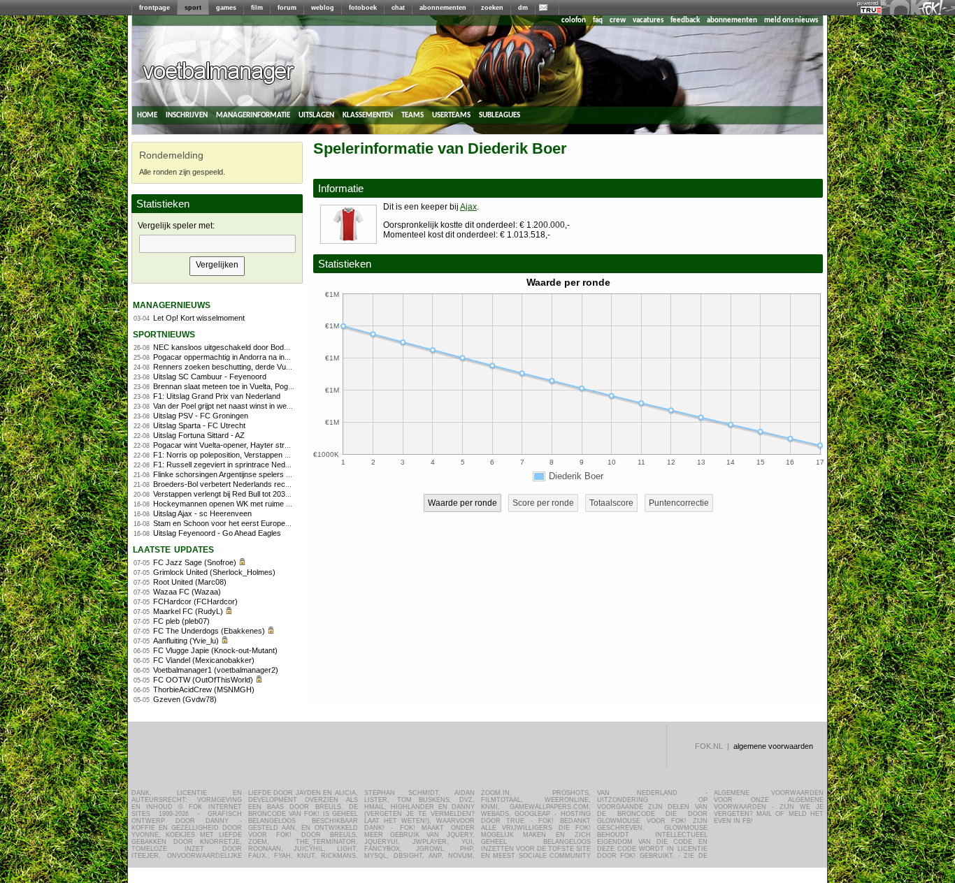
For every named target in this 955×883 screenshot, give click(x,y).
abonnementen (442, 7)
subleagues (499, 115)
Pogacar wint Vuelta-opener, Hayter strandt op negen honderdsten (265, 445)
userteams (451, 115)
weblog (322, 7)
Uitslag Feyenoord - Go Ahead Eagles (217, 533)
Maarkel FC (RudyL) (188, 611)
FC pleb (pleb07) (181, 621)
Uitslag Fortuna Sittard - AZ (199, 435)
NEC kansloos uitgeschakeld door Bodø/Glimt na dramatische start (266, 347)
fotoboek (363, 7)
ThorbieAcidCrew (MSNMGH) (203, 689)
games (226, 7)
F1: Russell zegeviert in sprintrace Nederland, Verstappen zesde (262, 464)
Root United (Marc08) (190, 582)
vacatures (648, 20)
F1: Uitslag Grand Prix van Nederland (216, 396)
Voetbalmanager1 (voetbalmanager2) (215, 670)
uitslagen (316, 115)
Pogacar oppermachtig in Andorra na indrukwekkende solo (252, 357)
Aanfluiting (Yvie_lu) (186, 640)
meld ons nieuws (791, 20)
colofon (573, 20)
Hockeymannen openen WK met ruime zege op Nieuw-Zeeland (259, 503)
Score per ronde (543, 503)
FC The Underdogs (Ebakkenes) (209, 631)
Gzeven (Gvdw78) (185, 699)
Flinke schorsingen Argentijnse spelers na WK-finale (241, 474)
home (147, 115)
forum (287, 7)
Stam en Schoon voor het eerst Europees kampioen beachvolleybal (267, 523)
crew (618, 20)
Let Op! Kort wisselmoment (199, 318)
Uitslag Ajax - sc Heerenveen (202, 513)
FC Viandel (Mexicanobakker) (203, 660)
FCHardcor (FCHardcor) (195, 601)
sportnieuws (164, 333)
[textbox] (217, 244)
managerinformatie (253, 115)
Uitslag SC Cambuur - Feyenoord (209, 376)
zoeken (492, 7)
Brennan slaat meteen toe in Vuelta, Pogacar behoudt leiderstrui (260, 386)
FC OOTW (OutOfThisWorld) (203, 680)
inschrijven (187, 115)
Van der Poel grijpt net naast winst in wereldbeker (236, 406)
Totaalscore (611, 503)
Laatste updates (173, 548)
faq (598, 20)
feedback (685, 20)
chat (398, 7)
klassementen (368, 115)
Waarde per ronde (462, 503)
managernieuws (171, 304)
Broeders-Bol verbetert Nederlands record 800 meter (243, 484)
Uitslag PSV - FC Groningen (200, 415)
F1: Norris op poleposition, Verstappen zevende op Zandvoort (257, 455)
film (257, 7)
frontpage (154, 7)
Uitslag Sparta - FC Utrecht (199, 425)
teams (412, 115)
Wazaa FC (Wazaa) (187, 592)
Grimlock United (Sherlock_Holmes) (214, 572)
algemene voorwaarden (773, 746)
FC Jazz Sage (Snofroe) (194, 562)
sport (193, 7)
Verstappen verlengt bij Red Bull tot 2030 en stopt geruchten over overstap (279, 494)
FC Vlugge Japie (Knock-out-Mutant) (215, 650)
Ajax (468, 207)
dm (523, 7)
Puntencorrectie (679, 503)
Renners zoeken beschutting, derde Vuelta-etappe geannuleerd (260, 367)
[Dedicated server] (871, 10)
